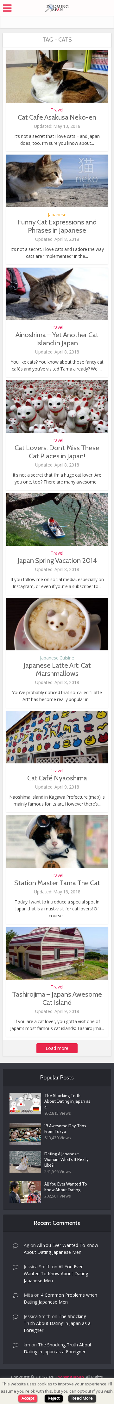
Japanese (57, 214)
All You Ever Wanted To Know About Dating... (65, 1186)
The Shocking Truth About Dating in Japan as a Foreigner (57, 1323)
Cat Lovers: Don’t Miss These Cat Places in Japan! (57, 452)
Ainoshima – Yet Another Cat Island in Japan (57, 339)
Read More (82, 1398)
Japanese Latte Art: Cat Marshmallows (57, 669)
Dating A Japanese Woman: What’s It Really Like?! (66, 1159)
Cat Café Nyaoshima (57, 778)
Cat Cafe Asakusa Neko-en (57, 117)
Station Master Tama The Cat (57, 883)
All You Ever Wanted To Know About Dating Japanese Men (56, 1273)
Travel (57, 110)
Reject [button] (54, 1398)
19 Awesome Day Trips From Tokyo (65, 1128)
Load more (57, 1048)
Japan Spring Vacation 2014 (57, 560)
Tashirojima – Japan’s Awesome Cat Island (57, 998)
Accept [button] (28, 1398)
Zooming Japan (69, 1377)
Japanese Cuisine (57, 658)
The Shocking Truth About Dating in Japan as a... (67, 1101)
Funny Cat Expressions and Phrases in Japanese (57, 226)
